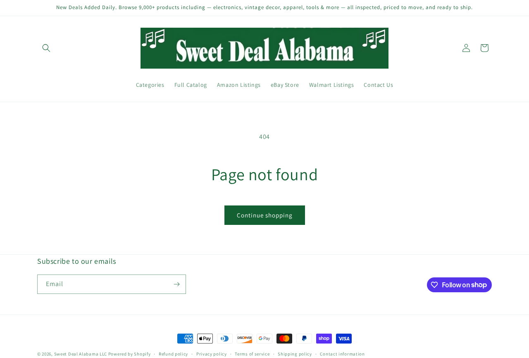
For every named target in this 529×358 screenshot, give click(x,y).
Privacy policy (211, 353)
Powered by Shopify (129, 354)
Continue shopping (265, 215)
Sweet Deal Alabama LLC (80, 354)
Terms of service (252, 353)
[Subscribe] (176, 284)
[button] (46, 48)
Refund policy (173, 353)
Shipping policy (295, 353)
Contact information (342, 353)
